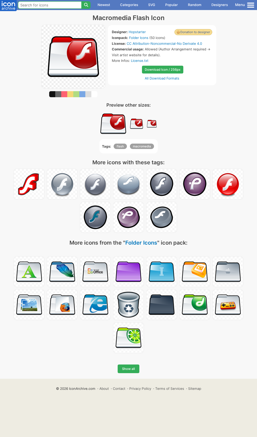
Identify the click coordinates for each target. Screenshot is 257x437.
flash (120, 146)
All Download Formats (162, 78)
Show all (128, 369)
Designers (219, 5)
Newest (104, 5)
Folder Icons (138, 38)
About (104, 389)
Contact (119, 389)
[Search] (86, 5)
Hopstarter (137, 32)
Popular (171, 5)
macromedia (142, 146)
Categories (129, 5)
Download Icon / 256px (163, 69)
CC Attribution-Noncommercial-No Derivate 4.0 (164, 44)
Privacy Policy (140, 389)
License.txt (139, 61)
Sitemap (194, 389)
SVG (151, 5)
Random (194, 5)
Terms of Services (169, 389)
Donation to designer (195, 32)
